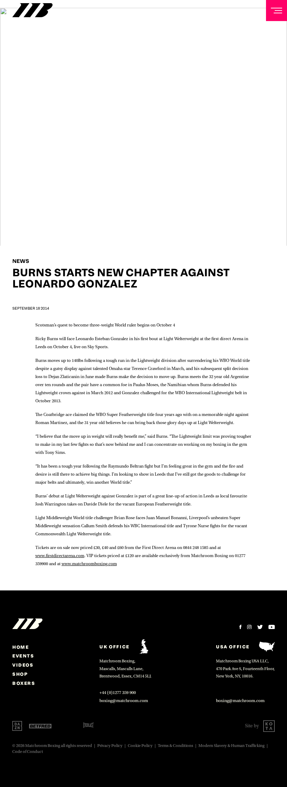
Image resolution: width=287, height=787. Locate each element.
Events (23, 656)
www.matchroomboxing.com (89, 563)
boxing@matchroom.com (123, 700)
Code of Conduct (27, 751)
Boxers (23, 683)
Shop (20, 674)
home (20, 647)
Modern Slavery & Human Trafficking (231, 745)
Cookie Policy (140, 745)
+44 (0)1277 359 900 (117, 692)
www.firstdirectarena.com (59, 555)
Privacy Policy (109, 745)
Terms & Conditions (175, 745)
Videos (23, 665)
